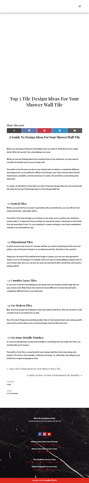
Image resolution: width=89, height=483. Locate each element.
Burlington (39, 444)
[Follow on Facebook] (40, 434)
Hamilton (56, 444)
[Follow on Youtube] (49, 434)
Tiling (9, 384)
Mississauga (48, 444)
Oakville (32, 444)
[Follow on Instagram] (44, 434)
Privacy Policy (44, 427)
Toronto (60, 462)
